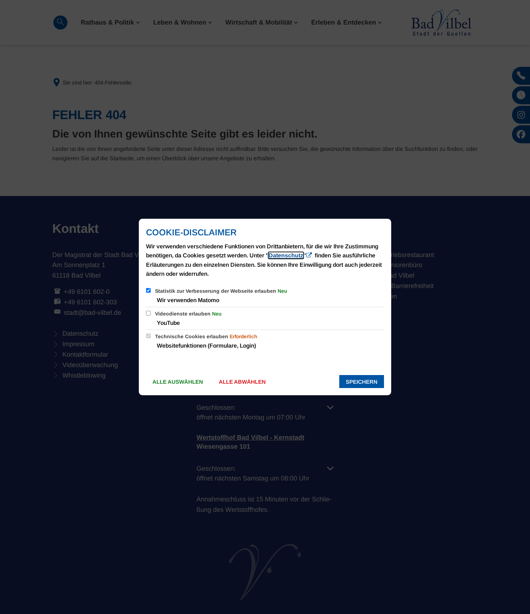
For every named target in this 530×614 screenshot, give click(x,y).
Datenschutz (286, 255)
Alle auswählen (178, 382)
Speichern (361, 382)
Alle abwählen (242, 382)
